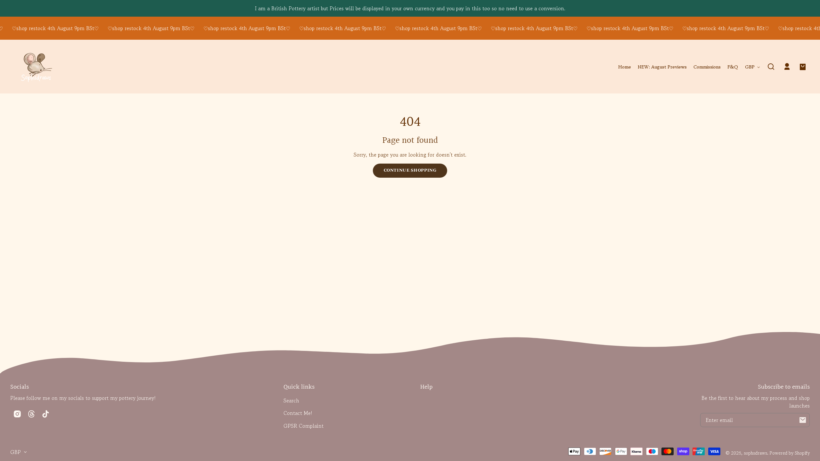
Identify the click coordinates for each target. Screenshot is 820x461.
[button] (771, 67)
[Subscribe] (803, 420)
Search (291, 400)
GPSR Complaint (303, 426)
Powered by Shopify (790, 452)
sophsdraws (755, 452)
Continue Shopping (410, 170)
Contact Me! (297, 413)
